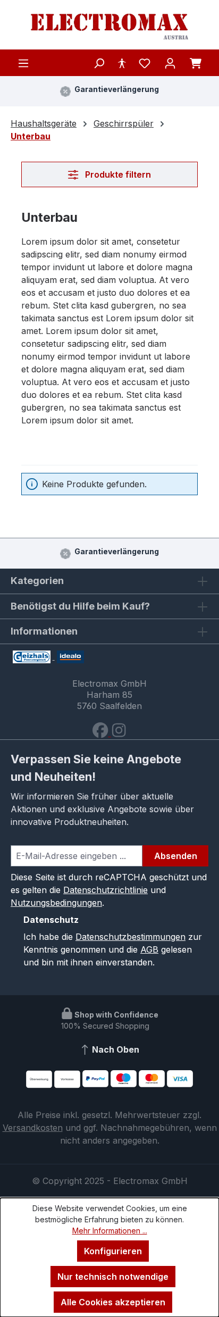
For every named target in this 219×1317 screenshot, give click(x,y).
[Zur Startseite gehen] (109, 27)
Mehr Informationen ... (109, 1230)
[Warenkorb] (195, 62)
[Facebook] (101, 733)
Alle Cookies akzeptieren (113, 1302)
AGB (149, 949)
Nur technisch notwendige (113, 1276)
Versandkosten (33, 1127)
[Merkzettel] (144, 62)
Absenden (175, 856)
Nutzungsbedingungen (56, 902)
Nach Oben (114, 1049)
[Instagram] (119, 733)
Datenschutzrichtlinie (105, 890)
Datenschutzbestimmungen (130, 936)
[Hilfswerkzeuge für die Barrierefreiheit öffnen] (122, 62)
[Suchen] (99, 62)
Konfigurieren (113, 1251)
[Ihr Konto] (170, 62)
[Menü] (23, 62)
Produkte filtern (117, 174)
